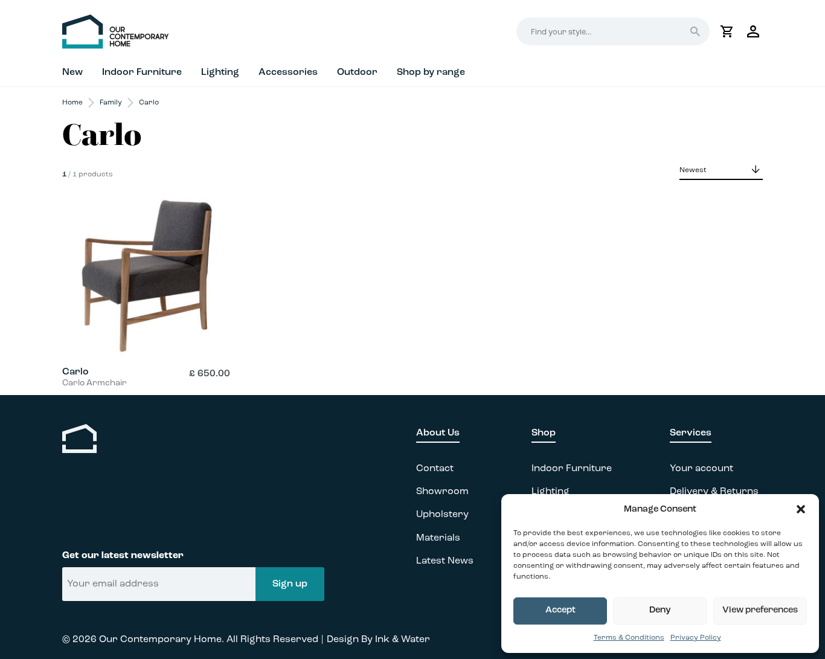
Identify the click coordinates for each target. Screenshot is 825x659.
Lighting (220, 72)
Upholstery (442, 514)
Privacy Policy (695, 637)
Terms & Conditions (629, 637)
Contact (435, 469)
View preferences (760, 610)
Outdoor (357, 72)
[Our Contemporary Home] (237, 31)
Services (690, 433)
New (72, 72)
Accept (560, 610)
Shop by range (431, 72)
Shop (543, 433)
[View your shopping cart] (726, 31)
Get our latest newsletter (123, 556)
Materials (438, 538)
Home (72, 102)
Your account (701, 469)
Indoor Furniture (142, 72)
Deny (660, 610)
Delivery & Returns (714, 492)
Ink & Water (402, 640)
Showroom (442, 492)
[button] (801, 509)
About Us (438, 433)
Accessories (288, 72)
